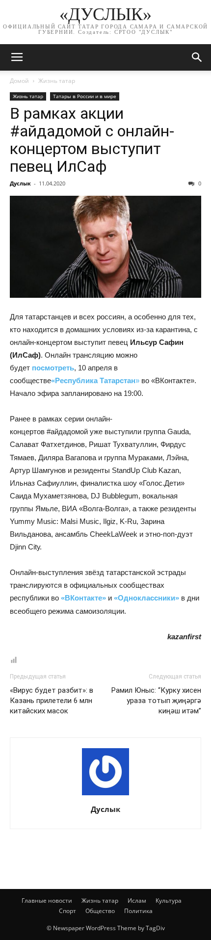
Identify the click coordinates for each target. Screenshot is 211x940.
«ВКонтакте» (83, 598)
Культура (169, 900)
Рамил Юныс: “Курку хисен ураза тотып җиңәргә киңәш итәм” (156, 700)
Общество (100, 911)
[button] (197, 57)
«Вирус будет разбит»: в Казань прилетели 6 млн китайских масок (51, 700)
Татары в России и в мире (84, 96)
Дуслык (20, 183)
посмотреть (53, 368)
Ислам (137, 900)
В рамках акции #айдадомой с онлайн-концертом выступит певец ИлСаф (92, 140)
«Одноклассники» (146, 598)
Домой (19, 81)
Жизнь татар (56, 81)
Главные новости (47, 900)
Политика (138, 911)
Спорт (67, 911)
